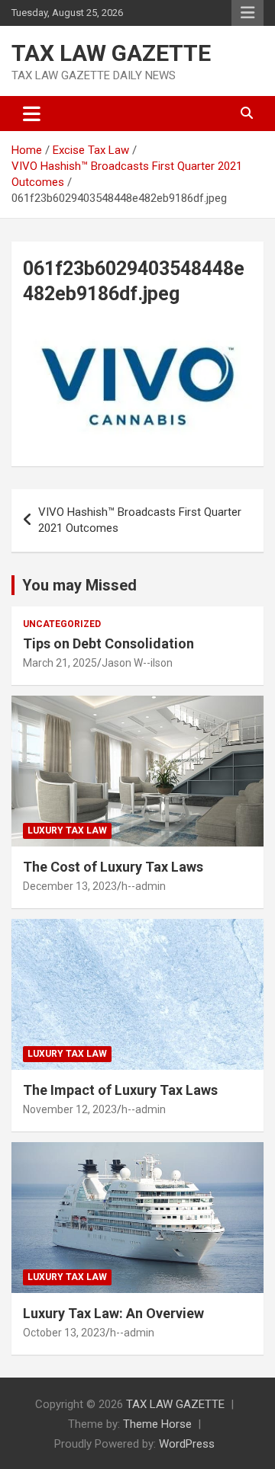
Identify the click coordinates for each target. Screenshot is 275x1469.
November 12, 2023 (70, 1109)
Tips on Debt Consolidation (110, 643)
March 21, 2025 (60, 663)
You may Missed (79, 585)
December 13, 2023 (70, 886)
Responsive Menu (247, 13)
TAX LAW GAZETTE (111, 53)
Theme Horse (157, 1424)
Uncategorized (62, 624)
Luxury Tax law (67, 830)
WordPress (187, 1444)
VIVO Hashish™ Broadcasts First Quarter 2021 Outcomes (139, 520)
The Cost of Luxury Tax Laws (113, 867)
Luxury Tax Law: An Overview (113, 1313)
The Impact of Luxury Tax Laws (120, 1090)
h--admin (143, 886)
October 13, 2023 (64, 1333)
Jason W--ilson (137, 663)
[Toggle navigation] (31, 113)
